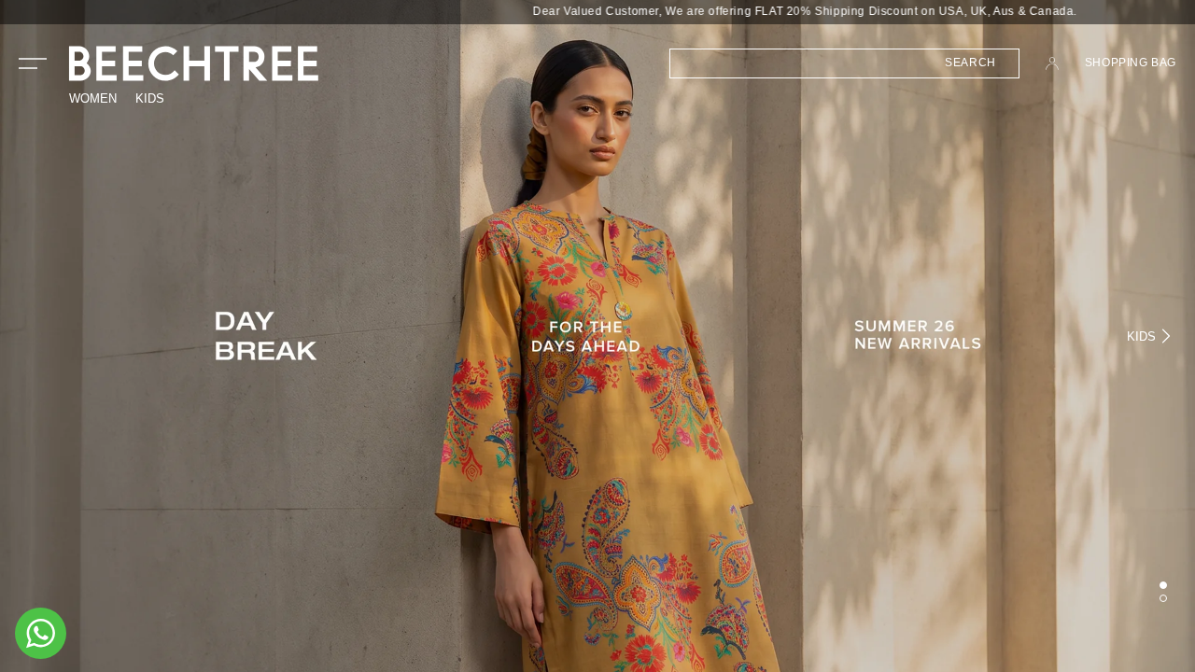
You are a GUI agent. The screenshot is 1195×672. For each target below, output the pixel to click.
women (93, 98)
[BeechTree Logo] (193, 63)
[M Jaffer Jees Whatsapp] (40, 633)
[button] (33, 63)
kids (149, 98)
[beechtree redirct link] (597, 336)
